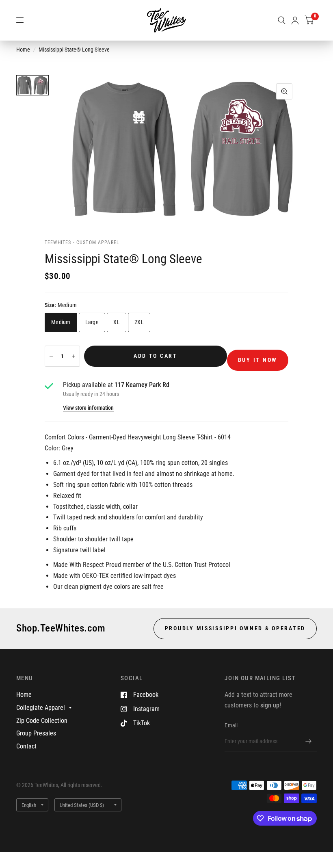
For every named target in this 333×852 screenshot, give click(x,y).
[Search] (281, 20)
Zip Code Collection (41, 720)
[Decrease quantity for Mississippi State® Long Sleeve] (51, 356)
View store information (88, 408)
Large (92, 322)
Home (23, 49)
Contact (26, 746)
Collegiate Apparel (40, 707)
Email (231, 725)
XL (116, 322)
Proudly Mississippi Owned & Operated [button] (235, 628)
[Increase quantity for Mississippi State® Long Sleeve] (73, 356)
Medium (61, 322)
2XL (139, 322)
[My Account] (295, 20)
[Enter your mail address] (309, 741)
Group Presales (36, 733)
